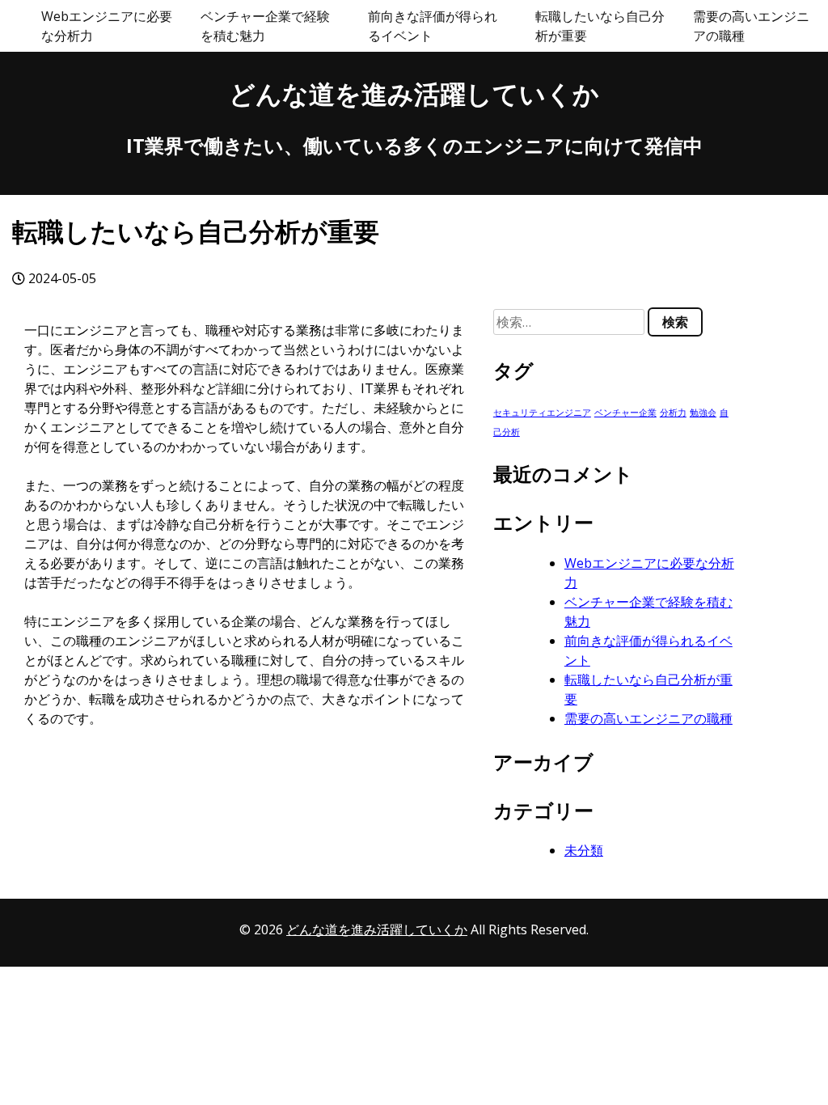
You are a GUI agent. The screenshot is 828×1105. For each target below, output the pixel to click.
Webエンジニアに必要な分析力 (106, 25)
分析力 (673, 412)
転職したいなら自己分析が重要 (600, 25)
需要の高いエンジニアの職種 (751, 25)
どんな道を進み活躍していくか (414, 93)
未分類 (583, 850)
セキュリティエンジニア (542, 412)
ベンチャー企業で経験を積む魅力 (265, 25)
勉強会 (703, 412)
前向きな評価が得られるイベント (432, 25)
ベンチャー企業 (625, 412)
